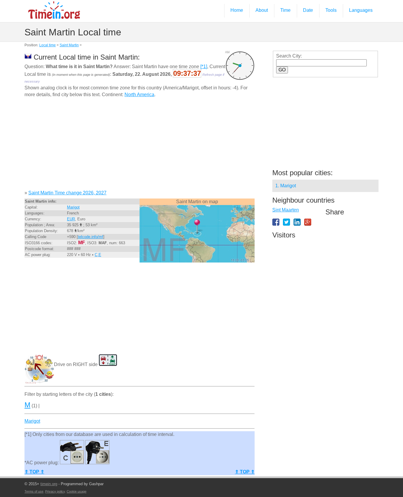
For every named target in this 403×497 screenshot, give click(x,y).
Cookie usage (76, 491)
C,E (98, 254)
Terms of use (33, 491)
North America (139, 94)
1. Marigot (285, 185)
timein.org (48, 484)
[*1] (203, 66)
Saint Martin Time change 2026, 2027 (67, 192)
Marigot (73, 207)
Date (308, 10)
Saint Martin (69, 45)
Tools (331, 10)
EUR (71, 219)
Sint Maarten (285, 209)
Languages (361, 10)
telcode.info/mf (90, 236)
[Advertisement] (139, 146)
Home (236, 10)
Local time (47, 45)
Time (285, 10)
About (261, 10)
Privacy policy (55, 491)
